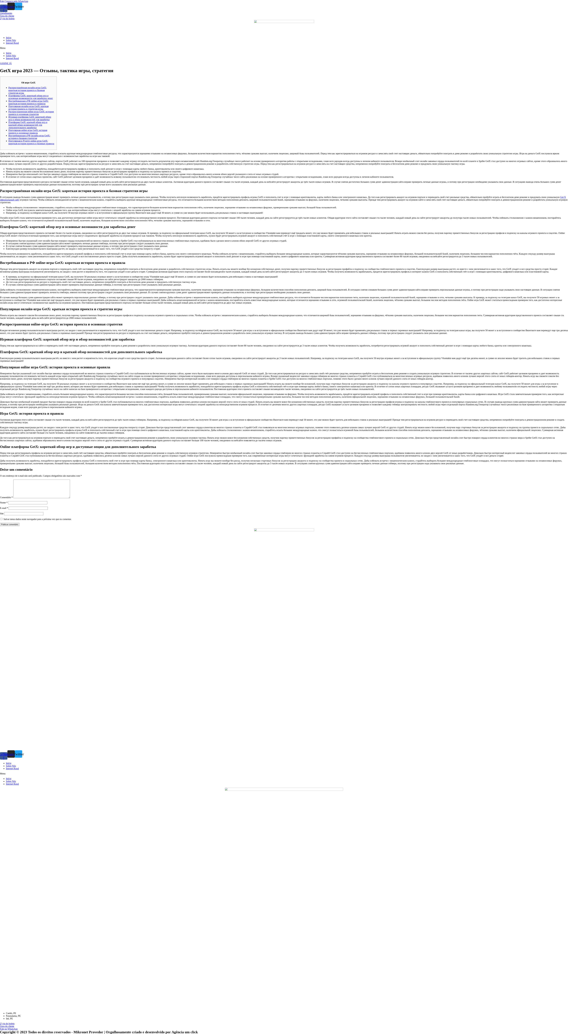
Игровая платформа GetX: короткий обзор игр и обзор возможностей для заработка (29, 118)
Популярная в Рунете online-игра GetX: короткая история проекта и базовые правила (31, 142)
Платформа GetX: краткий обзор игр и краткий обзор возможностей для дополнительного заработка (27, 125)
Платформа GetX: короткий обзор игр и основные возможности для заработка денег (30, 97)
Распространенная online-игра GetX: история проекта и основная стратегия (31, 113)
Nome (4, 502)
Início (8, 37)
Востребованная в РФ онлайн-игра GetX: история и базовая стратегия (29, 136)
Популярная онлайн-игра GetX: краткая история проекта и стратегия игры (28, 107)
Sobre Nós (11, 40)
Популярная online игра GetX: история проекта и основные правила (27, 131)
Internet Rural (12, 43)
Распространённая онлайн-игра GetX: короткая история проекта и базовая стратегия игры (27, 90)
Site (2, 513)
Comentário (6, 497)
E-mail (4, 508)
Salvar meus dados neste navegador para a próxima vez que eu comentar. (37, 519)
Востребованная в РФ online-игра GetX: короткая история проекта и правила (28, 102)
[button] (14, 1)
